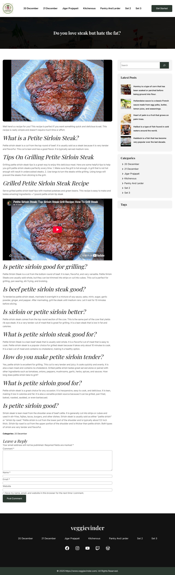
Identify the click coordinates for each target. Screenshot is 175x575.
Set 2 (127, 188)
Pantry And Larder (134, 183)
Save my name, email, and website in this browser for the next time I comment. (44, 493)
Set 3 (127, 192)
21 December (131, 169)
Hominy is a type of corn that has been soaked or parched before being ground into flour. (149, 90)
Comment (8, 448)
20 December (20, 433)
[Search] (164, 65)
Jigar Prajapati (131, 173)
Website (7, 486)
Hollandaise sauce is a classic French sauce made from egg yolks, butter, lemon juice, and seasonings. (151, 105)
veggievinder (87, 527)
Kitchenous (130, 178)
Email (6, 479)
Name (6, 472)
